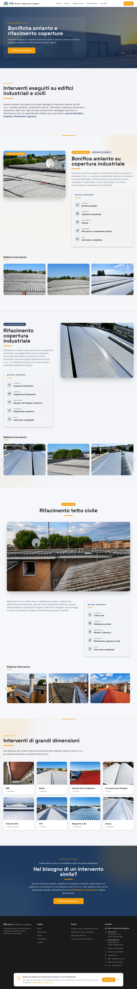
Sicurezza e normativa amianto (82, 939)
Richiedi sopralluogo (21, 50)
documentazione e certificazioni (83, 890)
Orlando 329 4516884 (116, 952)
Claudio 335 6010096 (115, 948)
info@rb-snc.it (113, 955)
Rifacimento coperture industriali (82, 932)
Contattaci (128, 3)
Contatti (103, 3)
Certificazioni (91, 3)
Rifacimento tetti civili (78, 935)
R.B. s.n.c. (17, 924)
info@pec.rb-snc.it (116, 959)
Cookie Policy (48, 982)
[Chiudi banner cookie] (118, 980)
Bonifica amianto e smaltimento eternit (84, 929)
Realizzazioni (78, 3)
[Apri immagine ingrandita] (24, 279)
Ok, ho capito (109, 980)
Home (58, 3)
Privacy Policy (37, 982)
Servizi (67, 3)
